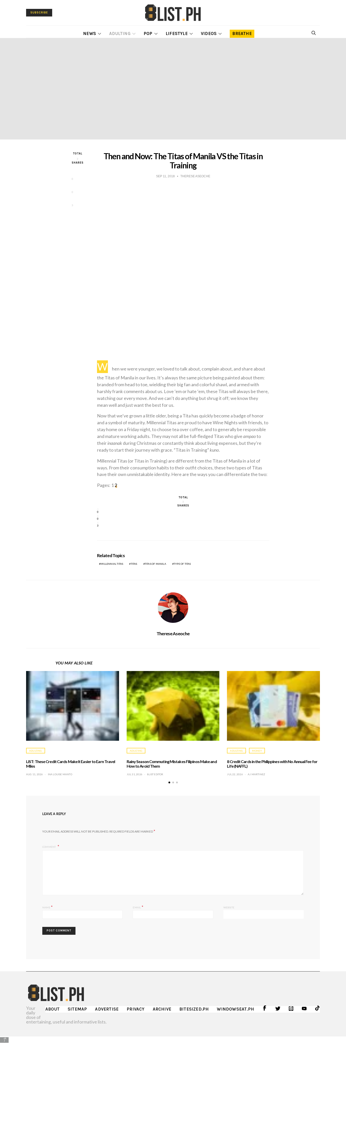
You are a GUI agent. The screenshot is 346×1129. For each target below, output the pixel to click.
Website (228, 907)
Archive (162, 1009)
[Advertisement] (173, 1079)
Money (257, 750)
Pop (148, 33)
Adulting (119, 33)
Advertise (107, 1009)
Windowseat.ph (235, 1009)
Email (138, 906)
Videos (209, 33)
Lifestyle (177, 33)
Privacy (135, 1009)
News (89, 33)
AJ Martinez (256, 774)
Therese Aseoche (173, 633)
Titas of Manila (155, 563)
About (52, 1009)
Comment (49, 846)
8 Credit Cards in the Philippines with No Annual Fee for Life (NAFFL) (272, 763)
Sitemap (77, 1009)
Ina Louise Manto (60, 774)
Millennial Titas (112, 563)
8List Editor (155, 774)
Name (47, 906)
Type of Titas (182, 563)
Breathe (242, 33)
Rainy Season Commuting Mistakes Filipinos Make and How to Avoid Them (172, 763)
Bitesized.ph (194, 1009)
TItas (134, 563)
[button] (169, 782)
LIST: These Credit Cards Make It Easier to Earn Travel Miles (70, 763)
